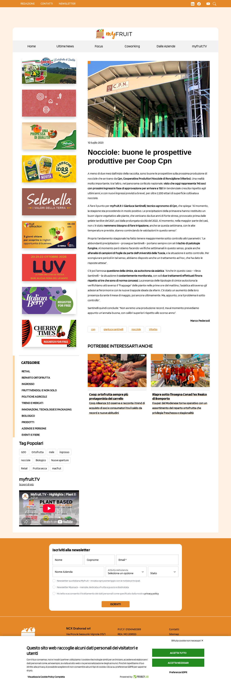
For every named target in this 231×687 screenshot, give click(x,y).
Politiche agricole (34, 396)
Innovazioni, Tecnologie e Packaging (47, 409)
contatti (47, 3)
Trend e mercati (32, 403)
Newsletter (67, 3)
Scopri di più (26, 484)
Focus (99, 46)
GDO (23, 452)
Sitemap (174, 634)
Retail (26, 371)
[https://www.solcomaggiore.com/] (49, 105)
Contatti (174, 629)
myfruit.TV (199, 46)
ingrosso (64, 452)
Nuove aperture (60, 460)
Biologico (28, 415)
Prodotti (28, 422)
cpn (93, 329)
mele (51, 452)
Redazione (28, 3)
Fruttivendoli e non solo (39, 390)
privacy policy (151, 593)
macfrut (56, 468)
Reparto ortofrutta (36, 377)
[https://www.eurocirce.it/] (49, 73)
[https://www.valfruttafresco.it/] (49, 138)
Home (31, 46)
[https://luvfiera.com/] (49, 270)
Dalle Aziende (166, 46)
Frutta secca (40, 468)
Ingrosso (28, 384)
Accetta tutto (178, 652)
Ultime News (65, 46)
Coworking (132, 46)
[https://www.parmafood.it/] (49, 171)
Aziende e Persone (34, 428)
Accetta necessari (178, 662)
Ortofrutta (37, 452)
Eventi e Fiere (31, 434)
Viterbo (153, 329)
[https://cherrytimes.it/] (49, 336)
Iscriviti (115, 604)
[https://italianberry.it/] (49, 303)
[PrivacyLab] (140, 677)
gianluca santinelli (113, 329)
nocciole (25, 460)
